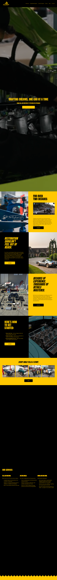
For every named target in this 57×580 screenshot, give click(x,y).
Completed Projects (33, 3)
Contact (53, 3)
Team (50, 3)
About (46, 3)
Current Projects (41, 3)
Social (29, 380)
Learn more (38, 227)
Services (27, 3)
